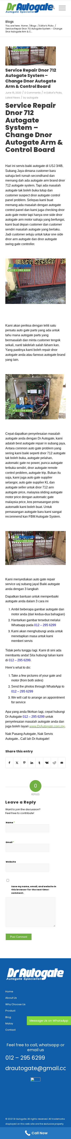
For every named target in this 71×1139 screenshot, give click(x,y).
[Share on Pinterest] (24, 762)
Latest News (12, 97)
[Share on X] (17, 762)
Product (10, 1011)
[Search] (51, 8)
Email (10, 842)
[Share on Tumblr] (39, 762)
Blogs (9, 21)
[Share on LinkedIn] (32, 762)
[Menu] (60, 8)
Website (11, 861)
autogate (32, 97)
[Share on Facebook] (9, 762)
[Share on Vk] (46, 762)
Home (9, 991)
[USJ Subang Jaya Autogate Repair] (30, 56)
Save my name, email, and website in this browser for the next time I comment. (33, 890)
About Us (11, 998)
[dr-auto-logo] (29, 8)
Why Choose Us (15, 1004)
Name (10, 822)
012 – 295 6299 (25, 1058)
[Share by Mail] (61, 762)
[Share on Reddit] (54, 762)
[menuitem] (51, 8)
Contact (10, 1030)
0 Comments (32, 92)
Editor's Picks (54, 92)
